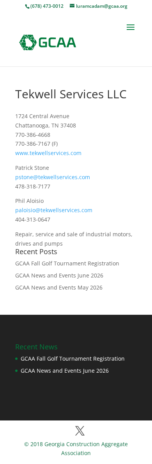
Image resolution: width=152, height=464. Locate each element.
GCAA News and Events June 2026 (59, 275)
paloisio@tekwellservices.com (53, 210)
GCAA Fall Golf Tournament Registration (67, 263)
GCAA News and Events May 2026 (59, 287)
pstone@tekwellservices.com (52, 177)
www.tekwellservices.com (48, 153)
